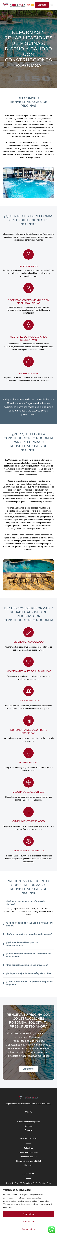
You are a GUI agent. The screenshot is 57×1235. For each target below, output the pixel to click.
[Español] (32, 5)
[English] (29, 5)
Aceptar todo (28, 1214)
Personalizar (28, 1222)
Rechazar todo (28, 1229)
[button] (51, 4)
